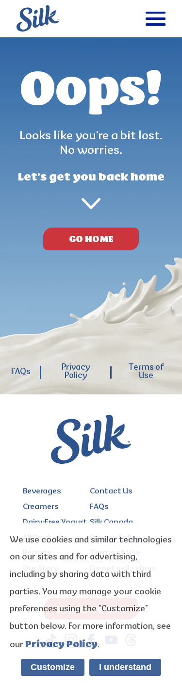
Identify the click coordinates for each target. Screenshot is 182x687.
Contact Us (111, 492)
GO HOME (91, 239)
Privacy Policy (76, 372)
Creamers (41, 507)
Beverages (42, 492)
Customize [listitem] (53, 667)
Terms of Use (146, 372)
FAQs (21, 372)
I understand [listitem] (125, 667)
